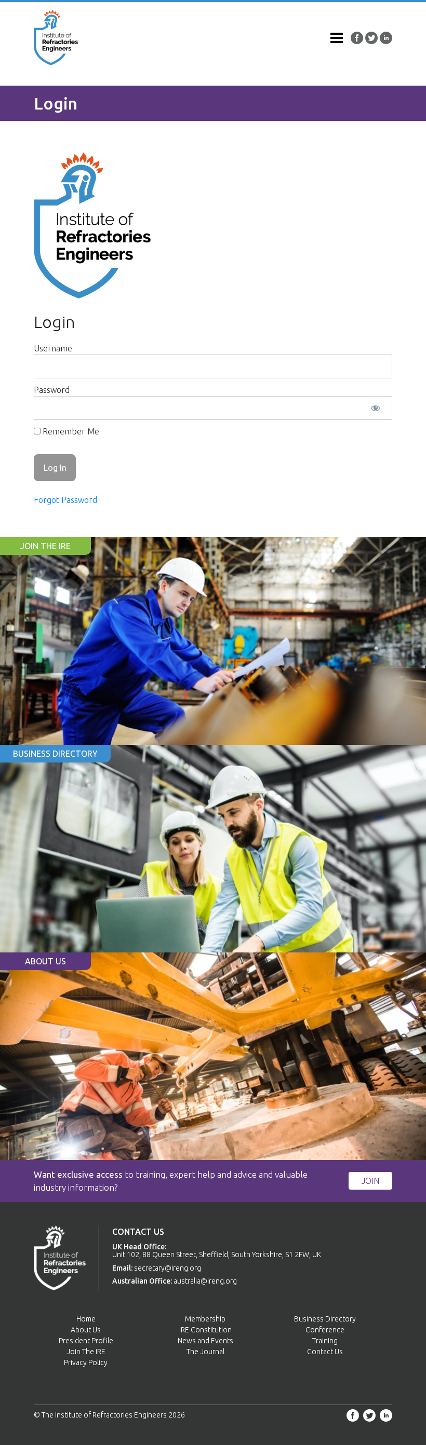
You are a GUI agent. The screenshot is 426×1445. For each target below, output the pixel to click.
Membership (205, 1319)
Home (86, 1319)
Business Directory (325, 1319)
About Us (86, 1330)
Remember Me (70, 431)
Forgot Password (65, 500)
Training (325, 1341)
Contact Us (325, 1351)
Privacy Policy (86, 1362)
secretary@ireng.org (167, 1268)
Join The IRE (85, 1351)
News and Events (205, 1341)
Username (53, 348)
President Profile (86, 1341)
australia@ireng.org (205, 1281)
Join (370, 1180)
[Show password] (375, 408)
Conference (324, 1330)
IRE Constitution (205, 1330)
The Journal (205, 1351)
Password (52, 389)
